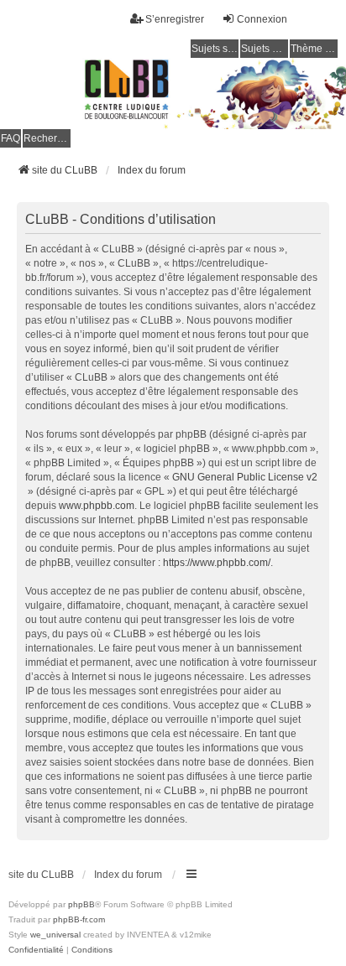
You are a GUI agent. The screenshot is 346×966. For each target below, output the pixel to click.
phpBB (81, 904)
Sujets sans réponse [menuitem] (215, 49)
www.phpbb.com (96, 506)
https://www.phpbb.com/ (216, 563)
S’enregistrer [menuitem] (174, 19)
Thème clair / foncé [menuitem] (314, 49)
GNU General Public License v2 (244, 477)
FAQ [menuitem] (10, 138)
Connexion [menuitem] (262, 19)
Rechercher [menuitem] (47, 138)
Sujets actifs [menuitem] (264, 49)
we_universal (55, 934)
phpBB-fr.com (79, 919)
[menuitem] (36, 950)
